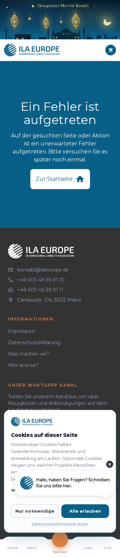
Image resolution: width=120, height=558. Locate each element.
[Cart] (110, 50)
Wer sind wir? (23, 365)
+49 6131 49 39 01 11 (40, 290)
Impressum (21, 331)
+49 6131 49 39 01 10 (41, 280)
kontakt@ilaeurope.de (43, 270)
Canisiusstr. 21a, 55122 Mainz (49, 300)
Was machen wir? (28, 354)
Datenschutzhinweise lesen (60, 524)
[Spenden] (60, 539)
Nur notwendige (34, 511)
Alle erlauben (85, 511)
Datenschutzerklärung (34, 343)
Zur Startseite (54, 179)
